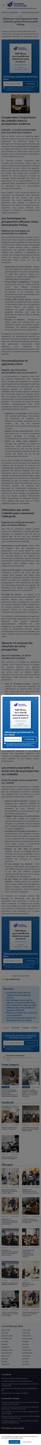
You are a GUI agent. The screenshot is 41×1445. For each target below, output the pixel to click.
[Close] (36, 699)
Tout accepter (14, 1442)
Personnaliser (27, 1442)
